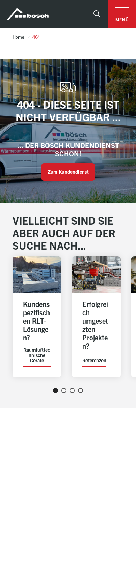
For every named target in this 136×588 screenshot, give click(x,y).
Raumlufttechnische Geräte (36, 355)
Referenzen (94, 360)
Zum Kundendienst (68, 172)
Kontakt (104, 527)
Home (18, 37)
